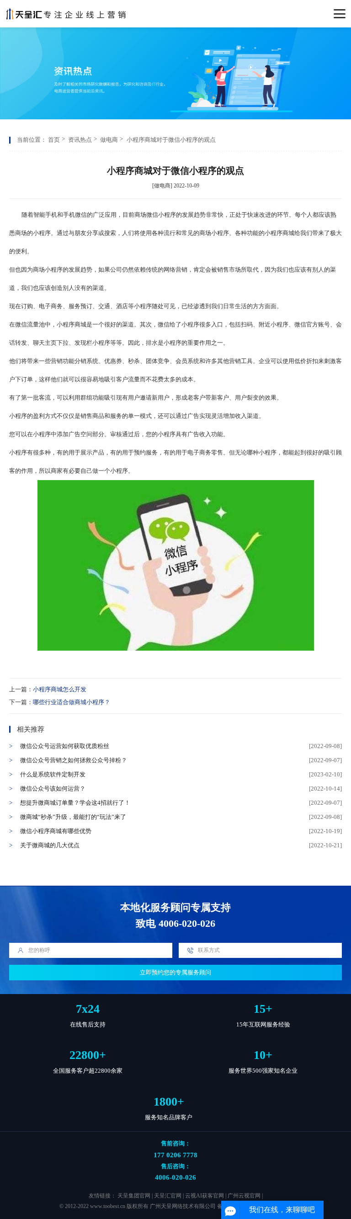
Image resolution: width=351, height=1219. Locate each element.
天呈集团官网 (133, 1196)
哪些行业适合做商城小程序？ (71, 702)
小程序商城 (279, 233)
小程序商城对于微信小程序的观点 (171, 139)
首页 (54, 139)
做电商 (109, 139)
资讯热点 (80, 139)
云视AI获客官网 (204, 1196)
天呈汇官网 (167, 1196)
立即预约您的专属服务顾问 (175, 972)
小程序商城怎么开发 (59, 689)
